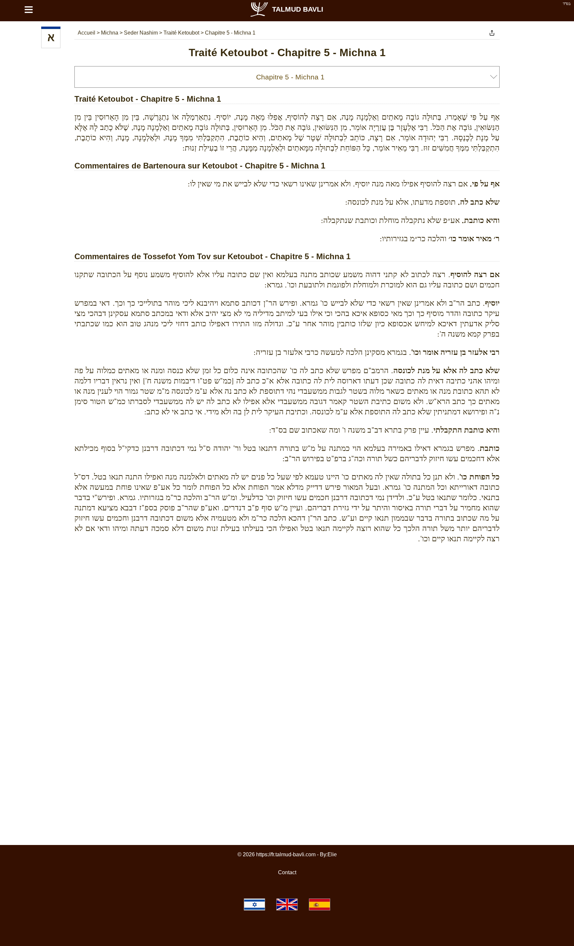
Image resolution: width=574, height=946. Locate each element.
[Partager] (492, 33)
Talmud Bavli (297, 9)
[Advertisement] (287, 579)
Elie (332, 854)
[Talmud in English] (287, 904)
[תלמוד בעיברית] (254, 904)
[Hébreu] (50, 38)
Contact (287, 872)
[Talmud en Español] (319, 904)
